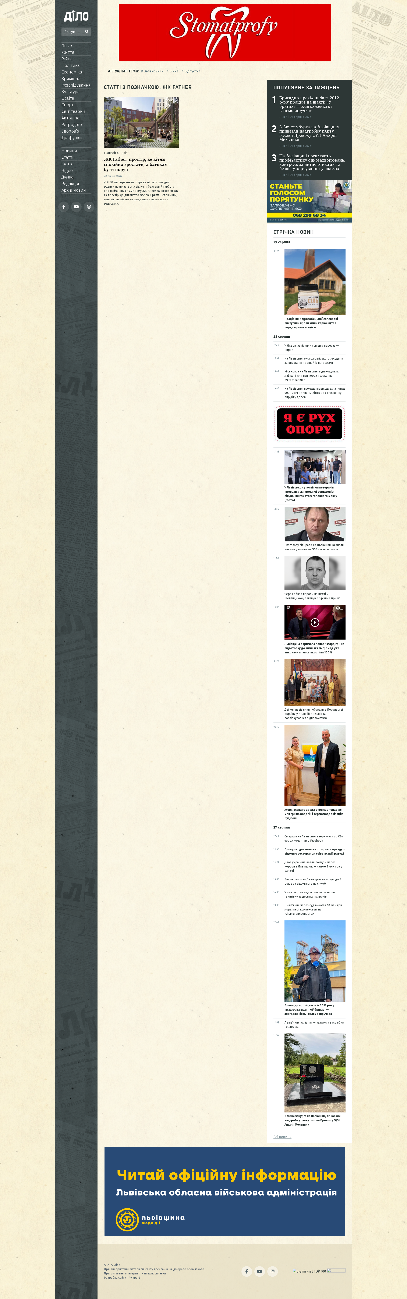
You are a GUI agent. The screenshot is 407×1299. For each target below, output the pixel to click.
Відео (67, 170)
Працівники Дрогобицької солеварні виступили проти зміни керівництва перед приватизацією (311, 323)
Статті (67, 157)
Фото (66, 164)
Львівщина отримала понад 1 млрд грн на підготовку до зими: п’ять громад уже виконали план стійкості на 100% (314, 648)
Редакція (70, 183)
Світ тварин (73, 111)
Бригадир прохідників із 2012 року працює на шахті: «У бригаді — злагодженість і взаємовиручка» (309, 104)
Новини (69, 151)
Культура (70, 91)
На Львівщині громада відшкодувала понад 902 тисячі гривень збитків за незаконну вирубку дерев (314, 393)
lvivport (134, 1278)
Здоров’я (70, 131)
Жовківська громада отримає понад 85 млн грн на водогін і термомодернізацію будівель (313, 814)
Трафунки (71, 137)
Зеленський (153, 71)
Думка (67, 177)
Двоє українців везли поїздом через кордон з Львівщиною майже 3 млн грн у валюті (313, 866)
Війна (67, 59)
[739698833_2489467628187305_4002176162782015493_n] (225, 60)
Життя (67, 52)
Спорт (67, 105)
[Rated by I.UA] (336, 1271)
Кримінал (71, 78)
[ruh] (309, 441)
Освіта (67, 98)
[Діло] (76, 15)
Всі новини (282, 1137)
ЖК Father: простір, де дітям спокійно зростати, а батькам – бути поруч (137, 164)
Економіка (71, 72)
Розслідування (76, 85)
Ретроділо (71, 124)
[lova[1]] (225, 1235)
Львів (66, 45)
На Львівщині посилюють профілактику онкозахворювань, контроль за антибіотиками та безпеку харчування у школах (312, 162)
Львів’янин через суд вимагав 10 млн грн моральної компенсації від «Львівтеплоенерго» (313, 909)
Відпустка (192, 71)
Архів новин (73, 190)
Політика (70, 65)
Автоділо (70, 118)
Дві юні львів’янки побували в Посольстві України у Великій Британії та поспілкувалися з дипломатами (313, 714)
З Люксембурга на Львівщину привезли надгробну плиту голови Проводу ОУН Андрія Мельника (309, 133)
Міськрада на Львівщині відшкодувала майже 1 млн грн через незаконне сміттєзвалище (311, 376)
